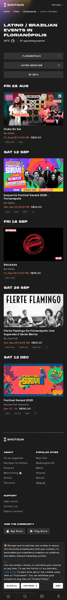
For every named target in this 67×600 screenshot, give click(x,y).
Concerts (9, 482)
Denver (40, 477)
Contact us (10, 506)
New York (41, 458)
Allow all (12, 586)
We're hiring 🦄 (13, 472)
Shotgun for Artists (15, 463)
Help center (11, 501)
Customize (28, 586)
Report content (13, 511)
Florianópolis (29, 11)
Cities (16, 11)
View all (40, 482)
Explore (56, 5)
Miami (39, 468)
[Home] (14, 5)
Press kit (9, 468)
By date (33, 74)
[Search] (25, 596)
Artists (8, 477)
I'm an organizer (13, 458)
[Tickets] (42, 596)
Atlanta (40, 472)
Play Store (40, 531)
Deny (58, 586)
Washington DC (45, 463)
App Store (17, 531)
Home (7, 11)
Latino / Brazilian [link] (48, 11)
